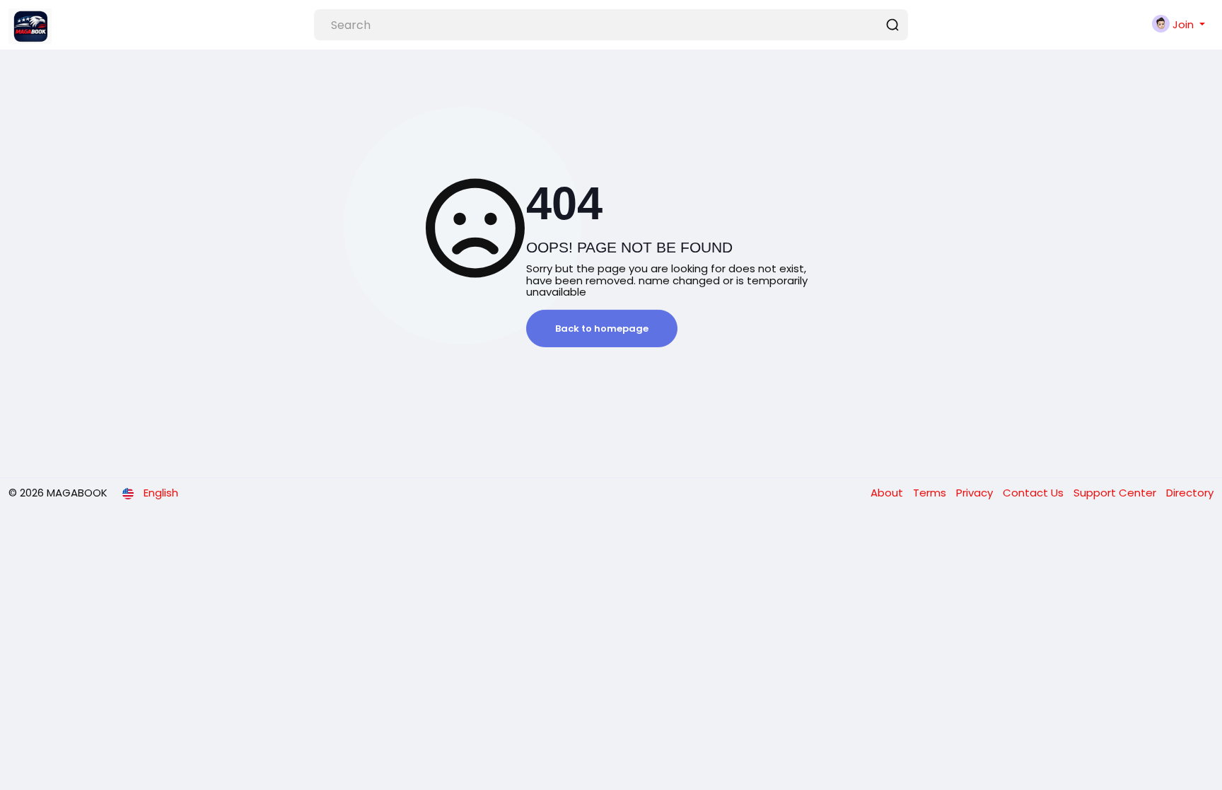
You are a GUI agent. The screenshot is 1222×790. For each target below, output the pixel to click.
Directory (1190, 492)
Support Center (1116, 492)
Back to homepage (601, 328)
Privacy (976, 492)
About (888, 492)
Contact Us (1034, 492)
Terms (931, 492)
